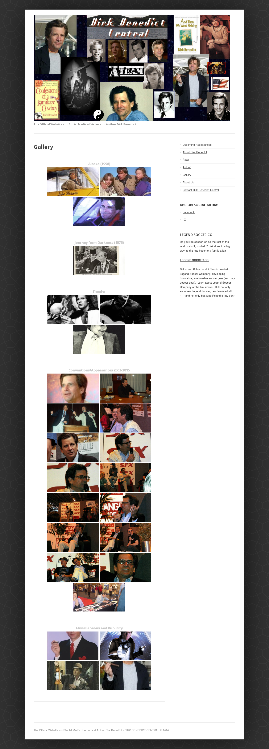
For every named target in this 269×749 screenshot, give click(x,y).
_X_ (185, 220)
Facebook (189, 212)
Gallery (187, 175)
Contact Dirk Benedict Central (201, 190)
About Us (188, 182)
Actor (186, 160)
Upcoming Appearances (197, 145)
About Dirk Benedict (195, 152)
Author (187, 167)
